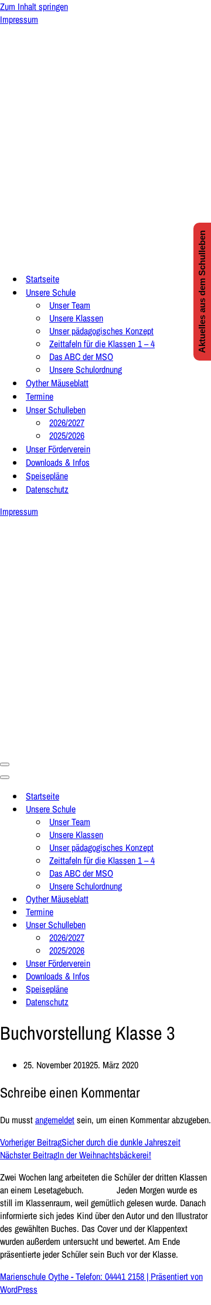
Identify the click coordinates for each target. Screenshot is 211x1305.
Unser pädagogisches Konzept (101, 330)
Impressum (19, 19)
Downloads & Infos (58, 462)
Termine (39, 396)
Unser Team (69, 305)
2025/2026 (66, 435)
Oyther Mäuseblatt (57, 382)
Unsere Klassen (76, 317)
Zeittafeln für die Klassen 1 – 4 (102, 343)
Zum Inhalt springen (34, 6)
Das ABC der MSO (81, 356)
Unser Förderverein (58, 448)
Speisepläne (47, 475)
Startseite (42, 278)
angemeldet (54, 1119)
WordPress (19, 1289)
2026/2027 (66, 422)
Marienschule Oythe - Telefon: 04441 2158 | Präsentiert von (101, 1276)
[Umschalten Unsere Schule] (205, 809)
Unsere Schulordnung (85, 369)
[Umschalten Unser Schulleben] (205, 924)
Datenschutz (47, 489)
